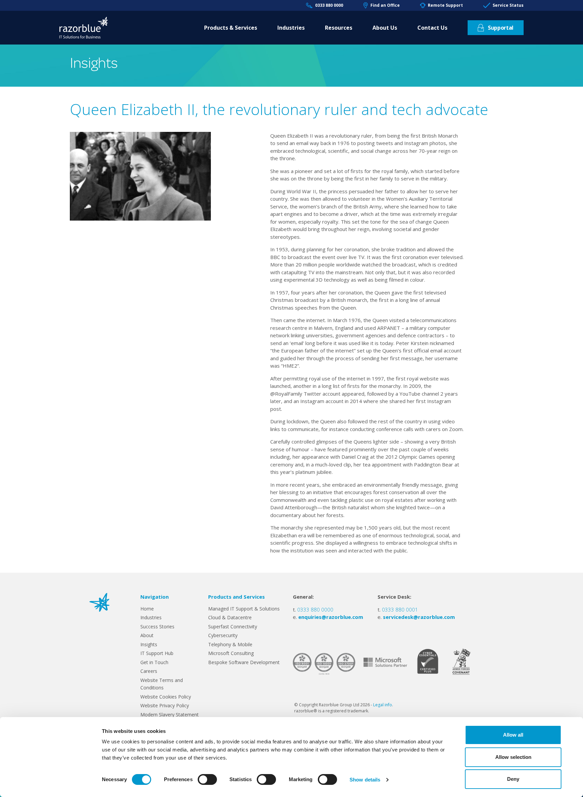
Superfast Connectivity (232, 626)
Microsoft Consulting (231, 653)
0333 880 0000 (329, 5)
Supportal (500, 27)
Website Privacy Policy (164, 705)
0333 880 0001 (400, 609)
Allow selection (513, 757)
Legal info (382, 705)
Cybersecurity (223, 635)
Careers (148, 671)
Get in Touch (154, 662)
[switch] (207, 779)
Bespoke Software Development (244, 662)
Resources (338, 27)
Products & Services (230, 27)
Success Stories (157, 626)
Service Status (508, 5)
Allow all (513, 735)
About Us (384, 27)
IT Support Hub (156, 653)
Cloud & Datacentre (230, 617)
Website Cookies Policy (165, 696)
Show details (365, 779)
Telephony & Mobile (230, 644)
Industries (291, 27)
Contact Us (432, 27)
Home (147, 608)
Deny (513, 779)
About (147, 635)
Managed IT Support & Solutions (244, 608)
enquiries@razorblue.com (330, 617)
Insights (148, 644)
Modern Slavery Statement (169, 714)
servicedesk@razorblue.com (419, 617)
